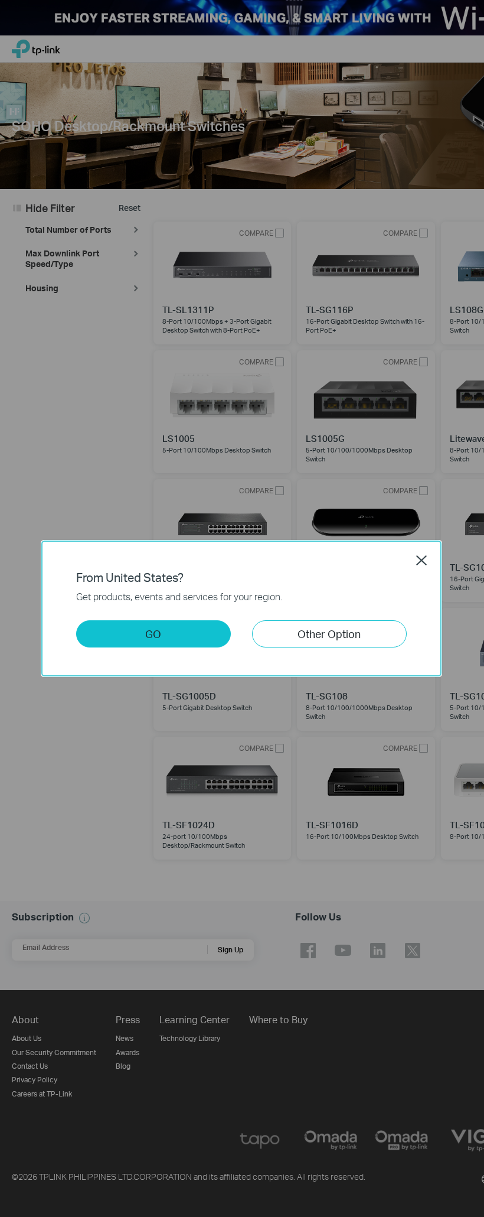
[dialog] (242, 608)
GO (153, 633)
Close (421, 560)
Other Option (329, 633)
